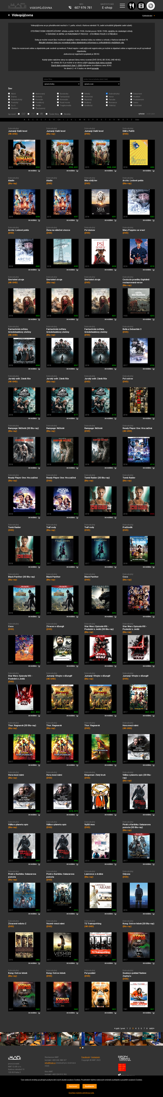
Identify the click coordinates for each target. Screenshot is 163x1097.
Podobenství (138, 99)
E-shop (107, 7)
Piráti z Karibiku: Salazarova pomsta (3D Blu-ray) (137, 826)
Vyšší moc (89, 824)
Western (14, 108)
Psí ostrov (128, 378)
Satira (135, 102)
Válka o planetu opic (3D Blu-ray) (137, 776)
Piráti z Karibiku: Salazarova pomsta (22, 875)
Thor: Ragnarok (54, 725)
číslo (137, 120)
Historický (88, 97)
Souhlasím (89, 1086)
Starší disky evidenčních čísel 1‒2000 (66, 65)
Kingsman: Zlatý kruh (95, 775)
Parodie (112, 99)
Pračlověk (127, 527)
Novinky (67, 114)
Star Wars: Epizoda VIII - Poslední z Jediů (135, 628)
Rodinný (87, 102)
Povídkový (40, 102)
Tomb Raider (129, 477)
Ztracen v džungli (55, 626)
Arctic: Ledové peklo (133, 180)
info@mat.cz (50, 1063)
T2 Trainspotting (92, 923)
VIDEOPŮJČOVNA (41, 7)
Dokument (137, 94)
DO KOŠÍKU (32, 171)
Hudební (136, 97)
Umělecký (88, 105)
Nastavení (73, 1086)
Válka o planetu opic (18, 824)
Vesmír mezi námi (55, 923)
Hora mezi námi (130, 725)
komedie (95, 68)
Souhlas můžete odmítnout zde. (81, 1093)
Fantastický (65, 97)
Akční (13, 94)
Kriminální (64, 99)
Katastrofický (16, 99)
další (151, 1028)
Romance (113, 102)
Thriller (38, 105)
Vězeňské (137, 105)
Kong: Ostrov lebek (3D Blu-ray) (138, 923)
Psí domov (89, 230)
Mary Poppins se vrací (134, 230)
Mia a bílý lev (90, 180)
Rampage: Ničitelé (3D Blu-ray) (23, 428)
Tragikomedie (65, 105)
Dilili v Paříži (128, 131)
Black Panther (53, 576)
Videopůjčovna (21, 15)
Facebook (86, 1057)
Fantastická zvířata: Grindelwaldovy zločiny (19, 330)
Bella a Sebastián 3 (132, 329)
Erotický (39, 97)
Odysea (126, 874)
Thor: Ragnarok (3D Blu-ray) (22, 725)
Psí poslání (89, 973)
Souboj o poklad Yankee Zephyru (134, 974)
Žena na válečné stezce (58, 230)
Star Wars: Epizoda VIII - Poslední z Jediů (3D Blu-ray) (99, 628)
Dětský (87, 94)
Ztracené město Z (17, 923)
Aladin (11, 180)
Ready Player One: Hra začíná (137, 428)
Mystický (88, 99)
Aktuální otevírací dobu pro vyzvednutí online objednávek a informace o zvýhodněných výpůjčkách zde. (81, 42)
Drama (14, 97)
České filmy (54, 114)
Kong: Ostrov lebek (17, 973)
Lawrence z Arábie (93, 874)
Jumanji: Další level (17, 131)
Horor (111, 97)
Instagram (95, 1057)
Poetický (14, 102)
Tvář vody (51, 527)
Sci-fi (13, 105)
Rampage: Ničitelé (55, 428)
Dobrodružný (114, 94)
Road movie (65, 102)
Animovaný (40, 94)
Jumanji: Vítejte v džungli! (59, 676)
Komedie (39, 99)
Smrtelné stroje (16, 279)
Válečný (112, 105)
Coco (125, 576)
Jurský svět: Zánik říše (19, 378)
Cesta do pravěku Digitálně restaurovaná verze (136, 281)
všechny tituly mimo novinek (100, 63)
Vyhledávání (148, 16)
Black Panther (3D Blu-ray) (21, 576)
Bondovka (64, 94)
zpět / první (120, 1028)
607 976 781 (83, 7)
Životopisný (40, 108)
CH (59, 120)
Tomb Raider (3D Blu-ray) (97, 477)
